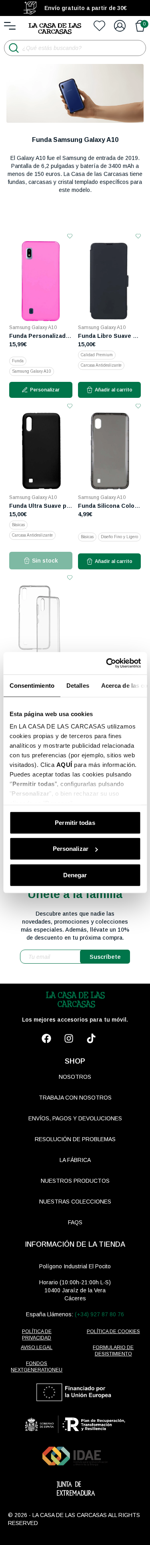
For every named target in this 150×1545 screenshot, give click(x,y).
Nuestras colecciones (75, 1201)
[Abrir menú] (10, 26)
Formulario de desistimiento (113, 1351)
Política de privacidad (37, 1335)
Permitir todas (75, 822)
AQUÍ (64, 764)
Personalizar (70, 848)
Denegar (75, 874)
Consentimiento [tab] (31, 685)
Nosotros (75, 1077)
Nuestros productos (75, 1181)
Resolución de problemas (75, 1139)
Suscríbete (105, 956)
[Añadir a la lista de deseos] (69, 236)
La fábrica (75, 1160)
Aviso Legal (36, 1347)
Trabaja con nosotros (75, 1097)
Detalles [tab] (77, 685)
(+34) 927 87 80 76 (99, 1314)
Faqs (75, 1222)
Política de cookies (113, 1331)
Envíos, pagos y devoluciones (75, 1118)
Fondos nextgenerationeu (36, 1367)
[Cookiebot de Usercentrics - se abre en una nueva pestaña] (107, 663)
